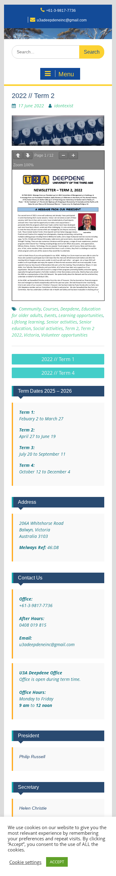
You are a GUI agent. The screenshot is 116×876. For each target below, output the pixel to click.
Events (50, 315)
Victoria (31, 335)
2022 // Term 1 (58, 359)
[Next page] (27, 155)
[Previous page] (18, 155)
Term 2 (72, 328)
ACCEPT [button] (57, 862)
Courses (50, 309)
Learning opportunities (80, 315)
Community (30, 309)
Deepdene (69, 309)
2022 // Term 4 (58, 372)
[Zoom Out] (63, 155)
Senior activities (61, 322)
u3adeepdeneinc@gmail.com (62, 20)
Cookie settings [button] (25, 862)
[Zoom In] (73, 155)
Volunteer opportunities (64, 335)
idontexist (63, 106)
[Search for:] (58, 52)
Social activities (48, 328)
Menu (66, 74)
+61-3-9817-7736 (61, 10)
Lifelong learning (28, 322)
